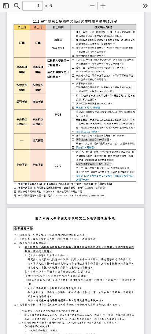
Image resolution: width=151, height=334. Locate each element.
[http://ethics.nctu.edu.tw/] (91, 71)
